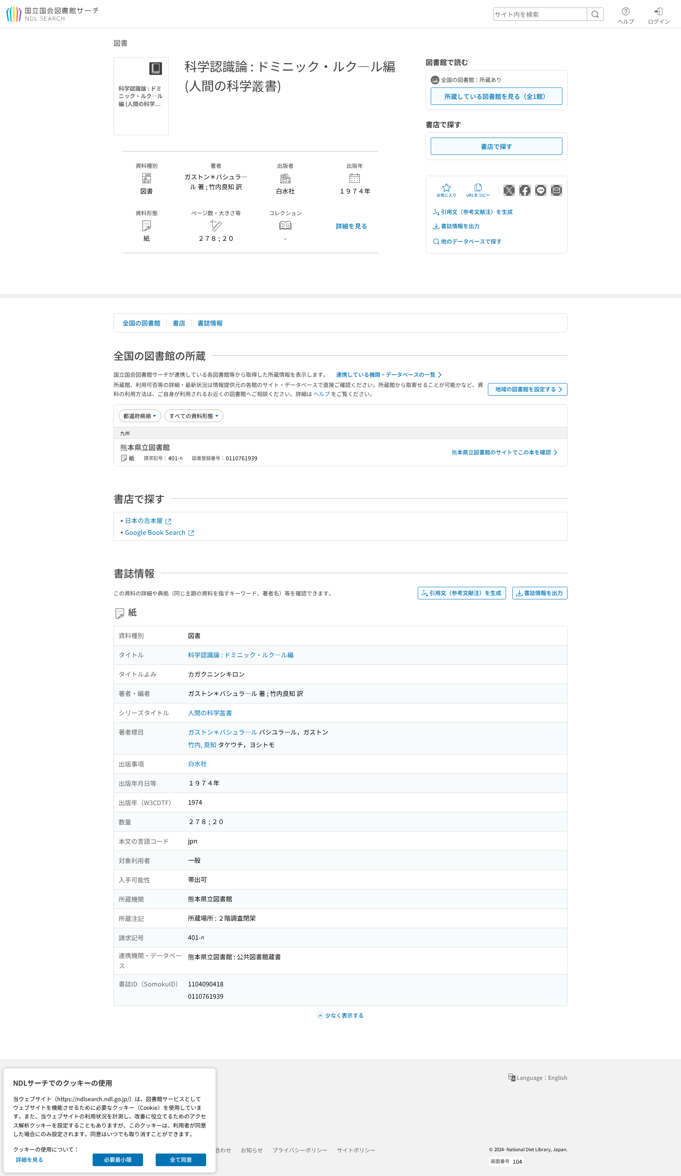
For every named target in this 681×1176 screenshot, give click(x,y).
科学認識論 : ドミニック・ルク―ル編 (241, 654)
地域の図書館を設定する (525, 389)
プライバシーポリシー (299, 1150)
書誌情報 (210, 322)
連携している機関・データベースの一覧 (385, 374)
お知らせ (252, 1150)
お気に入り (446, 195)
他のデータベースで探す (471, 241)
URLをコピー (478, 195)
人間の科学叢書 (210, 712)
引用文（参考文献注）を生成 (477, 212)
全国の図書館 (141, 322)
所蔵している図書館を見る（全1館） (497, 96)
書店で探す (496, 146)
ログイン (659, 21)
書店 (179, 322)
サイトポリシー (356, 1150)
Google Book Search (156, 532)
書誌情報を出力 (460, 226)
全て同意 (181, 1159)
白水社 (197, 763)
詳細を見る (351, 226)
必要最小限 (118, 1159)
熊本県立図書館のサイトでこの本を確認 (501, 452)
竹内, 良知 (202, 744)
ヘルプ (626, 21)
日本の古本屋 (144, 520)
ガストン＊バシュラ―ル (222, 732)
